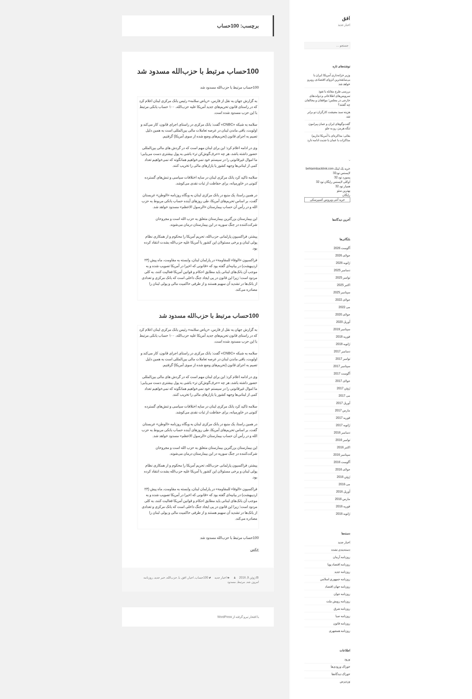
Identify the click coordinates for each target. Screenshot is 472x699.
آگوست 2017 (342, 373)
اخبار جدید (344, 542)
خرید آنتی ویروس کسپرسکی (327, 199)
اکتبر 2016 (343, 447)
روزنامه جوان (342, 594)
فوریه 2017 (343, 417)
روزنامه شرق (342, 608)
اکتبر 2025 (343, 284)
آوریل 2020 (343, 321)
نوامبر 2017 (343, 358)
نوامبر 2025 (343, 277)
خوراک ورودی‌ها (340, 666)
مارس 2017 (342, 410)
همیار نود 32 (342, 186)
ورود (347, 659)
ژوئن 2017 (343, 388)
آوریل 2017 (343, 403)
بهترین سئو (343, 190)
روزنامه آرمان (341, 557)
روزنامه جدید (342, 571)
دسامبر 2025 (342, 270)
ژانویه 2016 (343, 513)
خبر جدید (159, 577)
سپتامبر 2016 (341, 454)
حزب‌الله (171, 577)
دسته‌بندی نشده (340, 549)
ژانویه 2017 (343, 425)
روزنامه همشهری (339, 630)
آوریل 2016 (343, 491)
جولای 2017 (342, 380)
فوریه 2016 (343, 506)
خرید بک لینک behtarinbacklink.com (328, 168)
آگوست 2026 (342, 248)
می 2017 (344, 395)
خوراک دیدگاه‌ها (341, 674)
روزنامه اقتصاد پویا (338, 564)
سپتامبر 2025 (341, 292)
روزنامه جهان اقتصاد (337, 586)
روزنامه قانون (341, 623)
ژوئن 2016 (343, 476)
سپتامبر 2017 (341, 366)
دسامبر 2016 (342, 432)
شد (248, 582)
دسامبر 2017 (342, 351)
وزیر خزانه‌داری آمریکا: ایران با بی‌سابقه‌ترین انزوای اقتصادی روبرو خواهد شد (328, 80)
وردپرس (345, 681)
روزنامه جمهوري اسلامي (335, 579)
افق (346, 18)
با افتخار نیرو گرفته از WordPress (238, 616)
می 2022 (344, 307)
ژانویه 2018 (343, 344)
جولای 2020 (342, 314)
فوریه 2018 (343, 336)
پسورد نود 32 (342, 177)
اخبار (191, 577)
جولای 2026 (342, 255)
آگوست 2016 (342, 462)
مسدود (231, 582)
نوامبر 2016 (343, 439)
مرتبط (241, 582)
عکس (254, 549)
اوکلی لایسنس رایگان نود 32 (333, 181)
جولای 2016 (342, 469)
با (179, 577)
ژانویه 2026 (343, 262)
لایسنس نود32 (341, 173)
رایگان (346, 195)
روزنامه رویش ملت (338, 601)
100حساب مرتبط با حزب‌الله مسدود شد (198, 71)
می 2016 (344, 484)
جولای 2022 (342, 299)
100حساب (201, 577)
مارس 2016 (342, 498)
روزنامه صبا (343, 616)
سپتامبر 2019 (341, 329)
